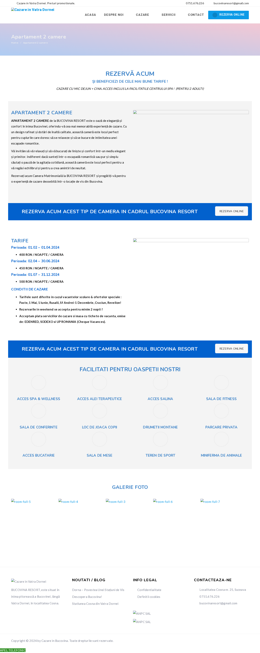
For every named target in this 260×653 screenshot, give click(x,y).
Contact (196, 15)
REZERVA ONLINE (232, 14)
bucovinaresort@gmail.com (231, 3)
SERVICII (168, 15)
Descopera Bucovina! (87, 596)
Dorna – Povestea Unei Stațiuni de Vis (98, 590)
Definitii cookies (148, 596)
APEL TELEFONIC (13, 650)
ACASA (90, 15)
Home (14, 42)
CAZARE (143, 15)
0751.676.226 (194, 3)
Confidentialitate (149, 590)
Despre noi (114, 15)
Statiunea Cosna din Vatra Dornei (95, 603)
